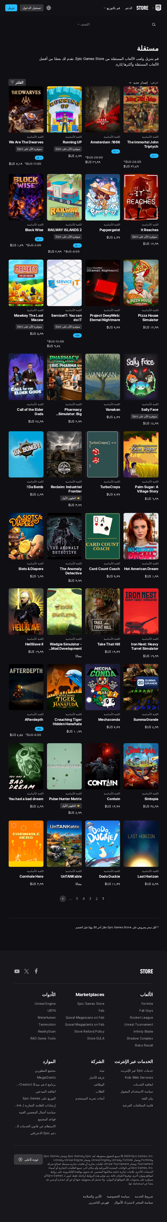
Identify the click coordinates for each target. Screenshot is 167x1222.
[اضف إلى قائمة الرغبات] (154, 91)
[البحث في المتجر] (154, 24)
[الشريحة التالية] (63, 898)
